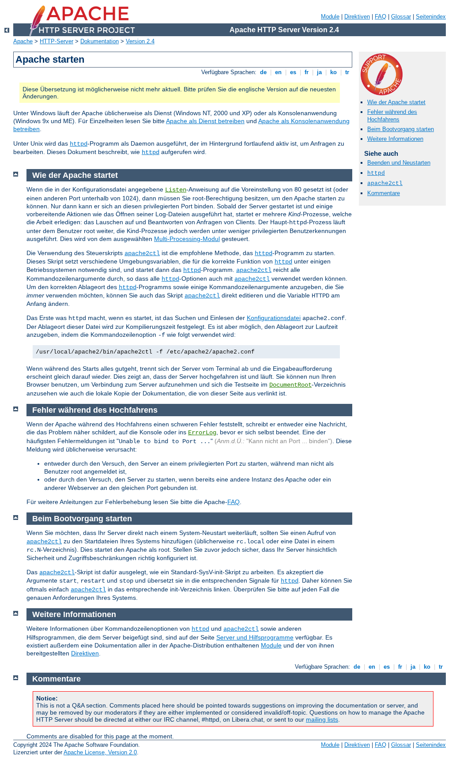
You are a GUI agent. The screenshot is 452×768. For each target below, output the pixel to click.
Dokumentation (99, 41)
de (263, 72)
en (278, 72)
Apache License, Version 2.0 (100, 752)
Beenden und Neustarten (398, 162)
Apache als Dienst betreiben (205, 120)
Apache (23, 41)
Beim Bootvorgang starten (400, 129)
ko (333, 72)
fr (306, 72)
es (293, 72)
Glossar (401, 16)
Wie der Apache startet (396, 102)
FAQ (380, 16)
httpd (78, 143)
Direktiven (357, 16)
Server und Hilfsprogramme (255, 637)
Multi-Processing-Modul (187, 238)
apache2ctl (385, 183)
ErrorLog (202, 432)
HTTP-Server (56, 41)
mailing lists (322, 719)
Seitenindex (431, 16)
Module (330, 16)
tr (347, 72)
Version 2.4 (140, 41)
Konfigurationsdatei (274, 317)
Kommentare (383, 193)
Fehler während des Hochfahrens (392, 116)
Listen (175, 189)
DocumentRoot (290, 384)
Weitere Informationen (395, 139)
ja (319, 72)
